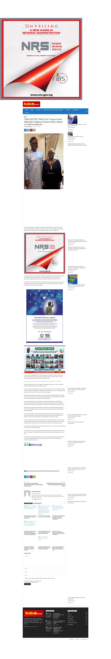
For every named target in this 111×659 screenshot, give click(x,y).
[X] (28, 130)
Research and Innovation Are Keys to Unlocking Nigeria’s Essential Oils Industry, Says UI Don (58, 548)
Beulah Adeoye (70, 618)
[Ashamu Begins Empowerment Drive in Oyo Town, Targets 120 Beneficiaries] (30, 510)
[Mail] (37, 499)
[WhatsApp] (34, 130)
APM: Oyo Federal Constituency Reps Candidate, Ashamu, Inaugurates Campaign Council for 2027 (77, 495)
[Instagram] (34, 445)
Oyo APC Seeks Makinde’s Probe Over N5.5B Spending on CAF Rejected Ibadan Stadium (44, 532)
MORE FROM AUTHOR (37, 503)
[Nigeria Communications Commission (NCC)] (44, 316)
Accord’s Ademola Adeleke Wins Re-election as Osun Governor (76, 598)
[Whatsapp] (27, 445)
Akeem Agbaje (70, 624)
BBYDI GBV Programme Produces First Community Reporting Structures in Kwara (56, 485)
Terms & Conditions (84, 639)
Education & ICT (71, 616)
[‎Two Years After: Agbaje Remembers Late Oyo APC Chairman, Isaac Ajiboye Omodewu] (30, 541)
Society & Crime (71, 620)
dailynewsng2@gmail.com (33, 626)
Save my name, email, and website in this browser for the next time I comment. (40, 578)
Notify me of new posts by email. (31, 582)
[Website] (41, 499)
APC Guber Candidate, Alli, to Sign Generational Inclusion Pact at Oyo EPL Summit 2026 (44, 547)
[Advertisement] (38, 9)
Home (26, 110)
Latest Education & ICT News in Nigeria (53, 110)
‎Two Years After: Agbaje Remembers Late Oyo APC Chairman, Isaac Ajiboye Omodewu (29, 548)
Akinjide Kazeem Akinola (72, 622)
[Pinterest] (31, 130)
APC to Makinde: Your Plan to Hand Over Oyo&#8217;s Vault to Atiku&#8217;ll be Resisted (42, 381)
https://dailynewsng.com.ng (36, 493)
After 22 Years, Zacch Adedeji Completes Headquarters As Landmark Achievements (33, 485)
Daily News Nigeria (28, 126)
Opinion (68, 110)
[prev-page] (63, 503)
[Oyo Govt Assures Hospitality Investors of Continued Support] (44, 510)
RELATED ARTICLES (28, 503)
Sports (26, 112)
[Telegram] (36, 445)
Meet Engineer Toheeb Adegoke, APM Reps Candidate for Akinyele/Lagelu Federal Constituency (58, 517)
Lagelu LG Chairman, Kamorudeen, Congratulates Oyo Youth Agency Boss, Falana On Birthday (58, 533)
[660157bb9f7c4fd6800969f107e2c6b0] (55, 59)
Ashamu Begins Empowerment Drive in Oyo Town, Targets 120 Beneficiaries (30, 517)
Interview (75, 110)
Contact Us (77, 639)
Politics (38, 110)
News (32, 110)
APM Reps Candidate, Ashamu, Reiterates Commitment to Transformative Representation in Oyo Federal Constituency (30, 533)
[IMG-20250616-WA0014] (44, 360)
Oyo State (69, 614)
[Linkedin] (32, 445)
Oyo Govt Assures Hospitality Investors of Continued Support (44, 516)
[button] (86, 111)
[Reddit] (39, 445)
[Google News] (41, 445)
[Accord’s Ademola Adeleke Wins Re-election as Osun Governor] (77, 549)
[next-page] (64, 503)
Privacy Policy (71, 639)
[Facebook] (25, 130)
